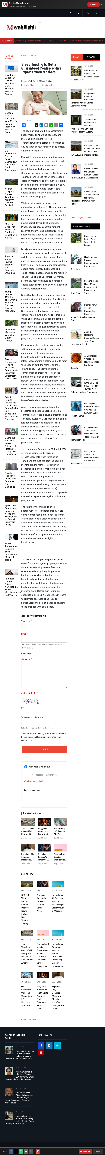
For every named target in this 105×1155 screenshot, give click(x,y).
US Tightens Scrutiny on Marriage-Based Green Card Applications (85, 457)
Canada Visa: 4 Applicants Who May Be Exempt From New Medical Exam (11, 122)
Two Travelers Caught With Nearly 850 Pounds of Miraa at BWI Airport (27, 953)
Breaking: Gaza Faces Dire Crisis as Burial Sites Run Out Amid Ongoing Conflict (85, 150)
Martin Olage (29, 85)
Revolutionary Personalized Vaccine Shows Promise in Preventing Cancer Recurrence (58, 955)
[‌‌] (70, 13)
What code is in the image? (32, 717)
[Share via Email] (26, 1151)
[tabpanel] (85, 133)
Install (94, 4)
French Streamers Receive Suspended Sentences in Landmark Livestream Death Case (11, 369)
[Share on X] (16, 1151)
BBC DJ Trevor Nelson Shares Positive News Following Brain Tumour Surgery (25, 909)
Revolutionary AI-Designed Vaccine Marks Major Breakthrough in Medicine (58, 903)
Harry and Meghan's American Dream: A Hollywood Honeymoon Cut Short (59, 41)
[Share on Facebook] (11, 1151)
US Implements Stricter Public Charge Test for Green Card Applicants (11, 160)
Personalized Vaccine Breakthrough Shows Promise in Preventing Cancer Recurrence (43, 955)
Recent (76, 57)
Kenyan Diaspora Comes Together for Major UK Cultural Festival (11, 197)
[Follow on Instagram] (38, 1151)
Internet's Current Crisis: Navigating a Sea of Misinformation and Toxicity (11, 587)
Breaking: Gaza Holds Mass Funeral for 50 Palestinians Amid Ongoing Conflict (84, 287)
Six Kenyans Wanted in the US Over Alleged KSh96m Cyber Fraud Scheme (85, 409)
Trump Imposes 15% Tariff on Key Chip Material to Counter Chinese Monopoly (11, 301)
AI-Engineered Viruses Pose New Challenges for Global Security (85, 362)
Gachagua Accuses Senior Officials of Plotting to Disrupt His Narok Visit (10, 446)
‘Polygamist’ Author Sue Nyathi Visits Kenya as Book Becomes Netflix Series (42, 997)
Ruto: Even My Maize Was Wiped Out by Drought (10, 335)
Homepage (26, 653)
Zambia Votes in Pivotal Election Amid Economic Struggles (10, 264)
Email (23, 634)
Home (23, 55)
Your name (26, 621)
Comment (25, 659)
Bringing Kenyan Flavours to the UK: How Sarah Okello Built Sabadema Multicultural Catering (11, 408)
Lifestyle (32, 55)
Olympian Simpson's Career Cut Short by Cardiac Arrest (42, 903)
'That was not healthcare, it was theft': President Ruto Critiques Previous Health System (84, 125)
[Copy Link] (31, 1151)
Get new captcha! (22, 710)
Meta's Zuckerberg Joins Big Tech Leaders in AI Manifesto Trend (11, 551)
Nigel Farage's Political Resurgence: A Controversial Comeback (84, 263)
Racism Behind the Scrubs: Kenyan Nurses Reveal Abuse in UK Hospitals (84, 173)
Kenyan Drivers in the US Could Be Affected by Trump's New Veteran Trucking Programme (84, 386)
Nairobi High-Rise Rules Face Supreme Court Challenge (10, 480)
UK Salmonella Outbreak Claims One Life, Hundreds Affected (26, 996)
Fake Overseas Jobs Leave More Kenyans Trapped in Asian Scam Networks (85, 433)
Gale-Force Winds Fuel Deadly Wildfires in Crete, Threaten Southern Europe (10, 85)
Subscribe (87, 1151)
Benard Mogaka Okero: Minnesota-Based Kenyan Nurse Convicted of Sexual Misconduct (19, 1097)
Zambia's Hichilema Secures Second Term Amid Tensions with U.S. (85, 338)
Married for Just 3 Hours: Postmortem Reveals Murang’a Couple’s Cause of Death (85, 312)
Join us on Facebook (34, 781)
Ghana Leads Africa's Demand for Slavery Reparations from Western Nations (85, 197)
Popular (90, 57)
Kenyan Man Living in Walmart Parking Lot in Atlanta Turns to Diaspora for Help (19, 1120)
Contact (98, 1151)
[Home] (21, 27)
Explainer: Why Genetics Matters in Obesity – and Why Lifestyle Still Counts (58, 997)
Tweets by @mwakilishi (81, 218)
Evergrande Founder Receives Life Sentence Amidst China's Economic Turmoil (84, 99)
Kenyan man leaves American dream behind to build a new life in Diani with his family (19, 1055)
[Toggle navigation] (40, 22)
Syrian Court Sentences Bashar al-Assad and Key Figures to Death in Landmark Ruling (11, 515)
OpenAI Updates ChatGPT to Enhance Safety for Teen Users (85, 75)
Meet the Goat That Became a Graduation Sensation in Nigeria (11, 231)
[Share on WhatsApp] (21, 1151)
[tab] (77, 57)
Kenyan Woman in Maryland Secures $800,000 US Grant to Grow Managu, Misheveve (19, 1076)
